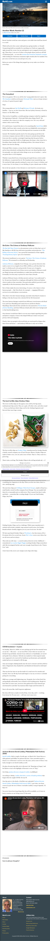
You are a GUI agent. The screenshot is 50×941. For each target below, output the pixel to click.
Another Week (24, 36)
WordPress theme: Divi (31, 925)
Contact (4, 924)
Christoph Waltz (28, 99)
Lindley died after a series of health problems (28, 775)
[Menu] (46, 1)
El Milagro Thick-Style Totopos (25, 488)
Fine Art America (30, 930)
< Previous (9, 36)
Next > (38, 36)
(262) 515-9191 (30, 905)
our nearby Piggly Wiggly (18, 543)
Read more (20, 911)
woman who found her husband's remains (34, 54)
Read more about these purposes (22, 469)
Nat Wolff (18, 108)
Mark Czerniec (7, 32)
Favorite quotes (6, 928)
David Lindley (6, 756)
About (3, 922)
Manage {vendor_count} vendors (9, 469)
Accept (25, 471)
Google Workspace (30, 927)
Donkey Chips (22, 450)
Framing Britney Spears (10, 254)
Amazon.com (29, 921)
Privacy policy (5, 933)
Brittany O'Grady (29, 108)
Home (3, 917)
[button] (48, 463)
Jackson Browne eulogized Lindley (19, 772)
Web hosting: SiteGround (32, 923)
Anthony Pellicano (7, 264)
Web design (5, 919)
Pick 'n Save (29, 535)
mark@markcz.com (30, 907)
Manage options (25, 475)
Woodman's (28, 533)
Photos (4, 930)
